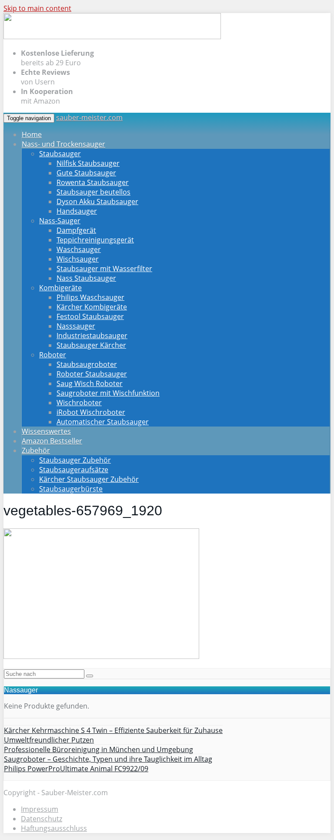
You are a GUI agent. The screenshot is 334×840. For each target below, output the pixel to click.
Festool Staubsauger (90, 316)
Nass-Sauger (59, 220)
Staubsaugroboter (87, 364)
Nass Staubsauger (86, 278)
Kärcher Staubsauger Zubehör (89, 479)
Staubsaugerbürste (71, 489)
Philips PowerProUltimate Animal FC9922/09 (76, 768)
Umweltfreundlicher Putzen (49, 740)
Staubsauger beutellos (93, 192)
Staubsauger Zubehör (75, 460)
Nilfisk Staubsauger (88, 163)
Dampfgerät (76, 230)
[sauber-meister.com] (112, 36)
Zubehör (36, 450)
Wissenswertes (46, 431)
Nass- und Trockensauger (63, 144)
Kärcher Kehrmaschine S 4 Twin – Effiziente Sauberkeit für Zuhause (113, 730)
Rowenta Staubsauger (93, 182)
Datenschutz (41, 818)
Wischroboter (79, 402)
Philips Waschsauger (90, 297)
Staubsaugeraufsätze (73, 469)
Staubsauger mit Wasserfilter (104, 268)
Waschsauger (79, 249)
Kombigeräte (60, 287)
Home (32, 134)
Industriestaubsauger (92, 335)
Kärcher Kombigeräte (92, 307)
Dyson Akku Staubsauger (97, 201)
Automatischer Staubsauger (103, 422)
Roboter (52, 355)
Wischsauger (78, 259)
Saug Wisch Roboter (90, 383)
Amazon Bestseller (52, 441)
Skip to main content (37, 8)
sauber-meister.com (89, 117)
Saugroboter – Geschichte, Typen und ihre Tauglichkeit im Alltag (108, 759)
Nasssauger (76, 326)
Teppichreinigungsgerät (95, 240)
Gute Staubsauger (86, 173)
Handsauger (77, 211)
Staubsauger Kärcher (91, 345)
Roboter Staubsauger (92, 374)
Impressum (39, 809)
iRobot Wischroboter (91, 412)
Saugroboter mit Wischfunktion (108, 393)
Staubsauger (60, 153)
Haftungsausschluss (54, 828)
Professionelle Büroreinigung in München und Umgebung (98, 749)
